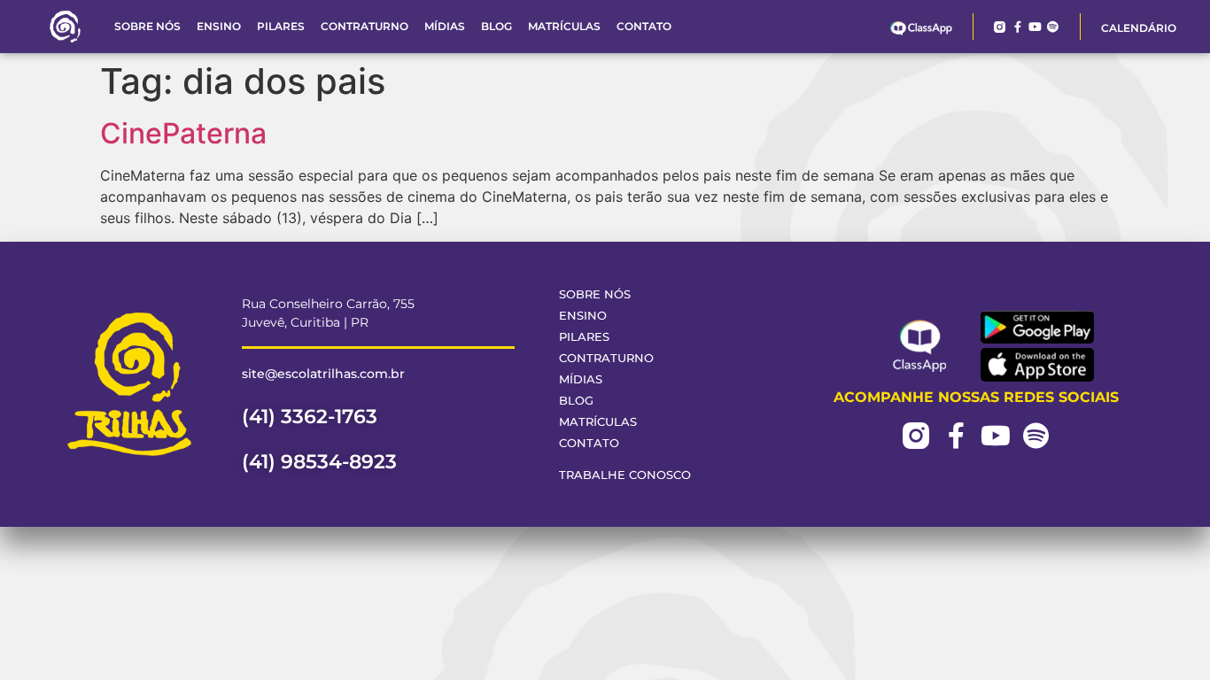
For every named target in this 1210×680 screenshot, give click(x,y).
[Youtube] (1035, 27)
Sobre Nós (147, 26)
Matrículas (564, 26)
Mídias (444, 26)
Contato (644, 26)
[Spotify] (1053, 27)
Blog (496, 26)
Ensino (219, 26)
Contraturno (364, 26)
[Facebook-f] (1017, 27)
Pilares (281, 26)
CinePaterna (183, 133)
